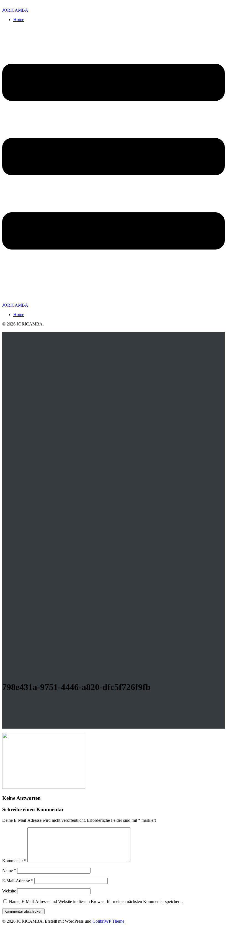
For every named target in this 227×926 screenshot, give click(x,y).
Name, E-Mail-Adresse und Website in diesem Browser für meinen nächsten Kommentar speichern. (96, 901)
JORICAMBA (15, 10)
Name (9, 870)
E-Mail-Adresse (17, 880)
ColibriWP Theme (108, 921)
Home (18, 19)
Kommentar (14, 860)
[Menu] (113, 165)
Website (9, 891)
